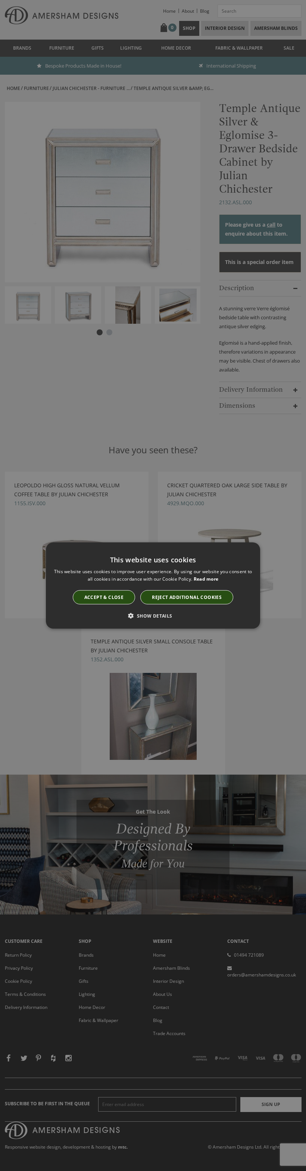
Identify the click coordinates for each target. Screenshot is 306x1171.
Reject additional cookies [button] (187, 597)
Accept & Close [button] (104, 597)
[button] (153, 615)
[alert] (153, 585)
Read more (206, 579)
